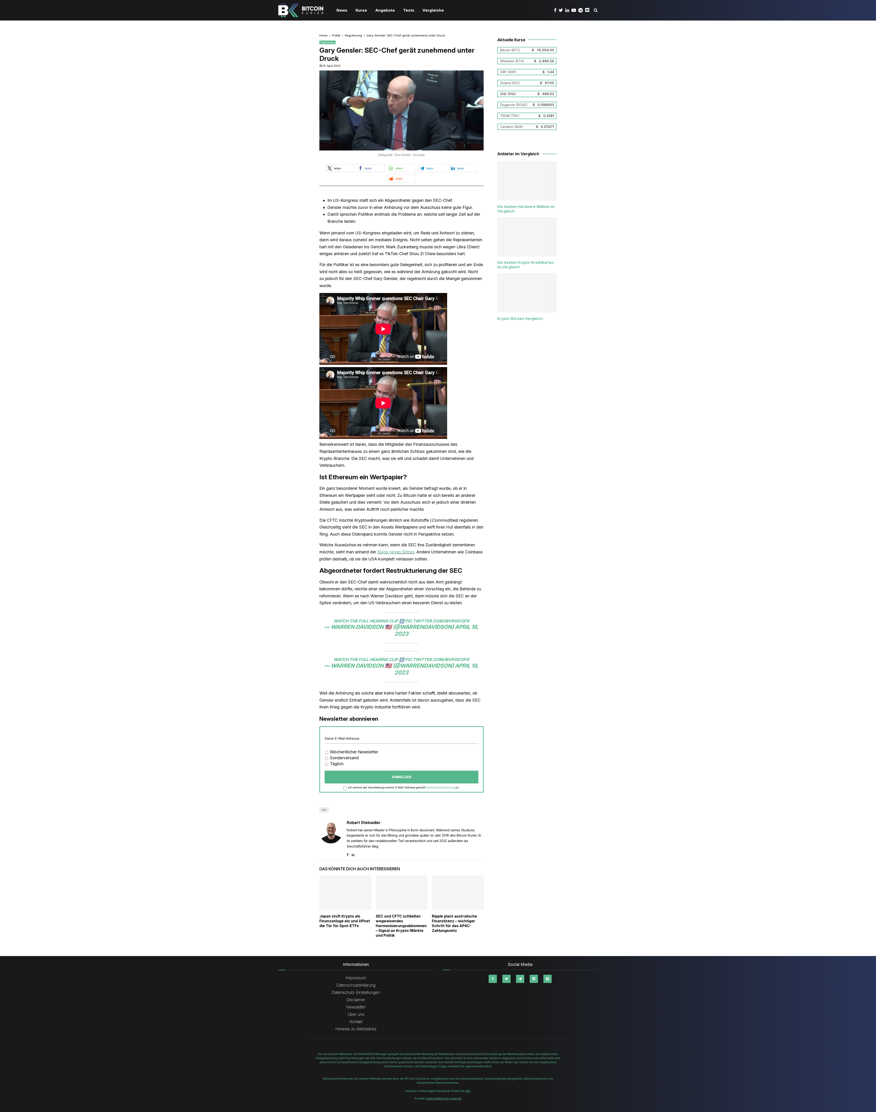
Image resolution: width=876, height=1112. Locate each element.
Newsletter (356, 1007)
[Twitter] (562, 10)
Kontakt (355, 1021)
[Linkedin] (568, 10)
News (341, 10)
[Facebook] (556, 10)
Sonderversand (344, 757)
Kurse (361, 10)
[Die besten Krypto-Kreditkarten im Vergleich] (527, 237)
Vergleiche (433, 10)
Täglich (336, 763)
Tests (408, 10)
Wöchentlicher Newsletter (353, 751)
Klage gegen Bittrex (395, 552)
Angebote (385, 10)
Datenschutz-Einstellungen (356, 992)
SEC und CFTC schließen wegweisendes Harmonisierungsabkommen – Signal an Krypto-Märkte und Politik (401, 925)
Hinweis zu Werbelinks (355, 1028)
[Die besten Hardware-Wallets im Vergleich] (527, 181)
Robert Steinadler (364, 822)
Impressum (356, 977)
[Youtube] (574, 10)
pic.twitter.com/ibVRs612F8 (437, 621)
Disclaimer (356, 999)
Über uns (356, 1014)
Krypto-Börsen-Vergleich (520, 318)
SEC (324, 810)
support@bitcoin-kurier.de (443, 1098)
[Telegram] (581, 10)
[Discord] (588, 10)
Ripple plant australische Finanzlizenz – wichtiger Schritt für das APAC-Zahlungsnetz (454, 923)
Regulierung (327, 42)
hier (467, 1091)
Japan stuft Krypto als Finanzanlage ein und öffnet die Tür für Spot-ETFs (344, 921)
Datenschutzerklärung (439, 787)
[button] (340, 168)
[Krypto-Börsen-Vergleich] (527, 292)
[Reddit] (547, 979)
